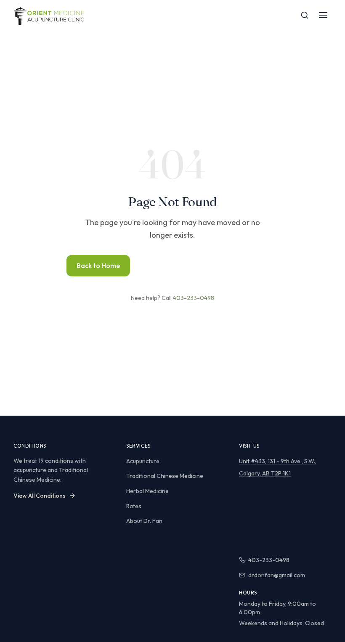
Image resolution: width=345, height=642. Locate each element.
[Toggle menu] (323, 15)
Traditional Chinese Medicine (164, 476)
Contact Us (250, 265)
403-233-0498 (193, 298)
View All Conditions (39, 495)
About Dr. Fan (144, 521)
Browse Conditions (176, 265)
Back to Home (98, 265)
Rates (133, 506)
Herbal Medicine (147, 491)
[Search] (304, 15)
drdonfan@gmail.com (276, 575)
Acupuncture (142, 461)
